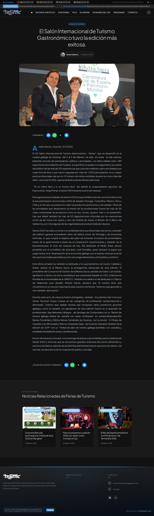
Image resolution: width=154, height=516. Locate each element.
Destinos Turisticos (45, 12)
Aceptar (50, 510)
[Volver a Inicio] (12, 12)
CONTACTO (132, 12)
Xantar (92, 153)
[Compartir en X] (60, 135)
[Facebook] (148, 2)
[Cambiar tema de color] (148, 12)
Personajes (119, 12)
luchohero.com (145, 511)
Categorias (63, 12)
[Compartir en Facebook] (48, 135)
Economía (85, 12)
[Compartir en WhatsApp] (54, 135)
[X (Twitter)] (150, 2)
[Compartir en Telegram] (66, 135)
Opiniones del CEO (101, 12)
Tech (74, 12)
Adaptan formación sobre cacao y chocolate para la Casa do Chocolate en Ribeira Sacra (84, 6)
